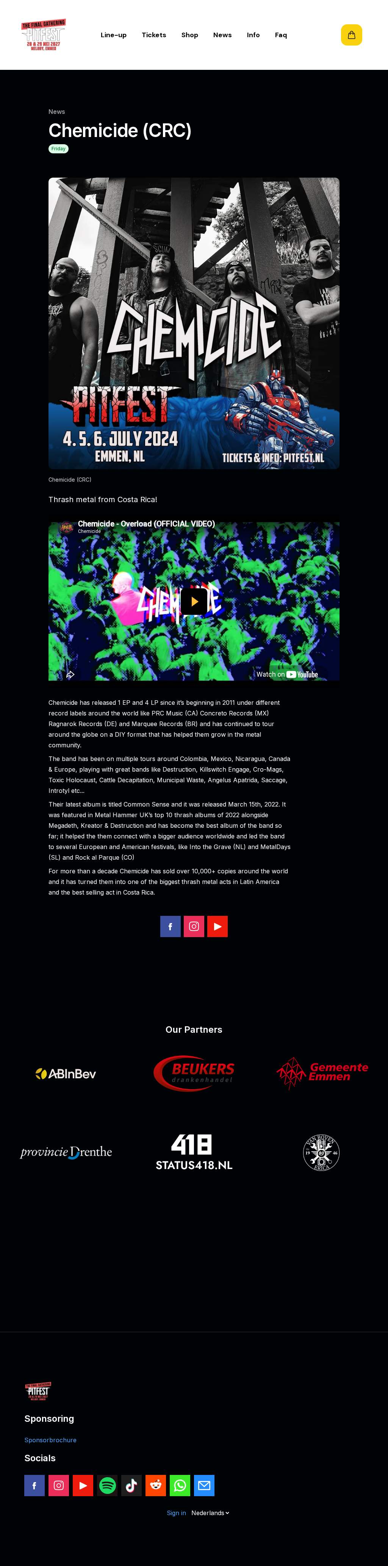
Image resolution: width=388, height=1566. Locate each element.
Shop (189, 34)
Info (253, 34)
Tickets (154, 34)
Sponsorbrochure (50, 1440)
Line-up (114, 34)
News (222, 34)
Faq (281, 34)
